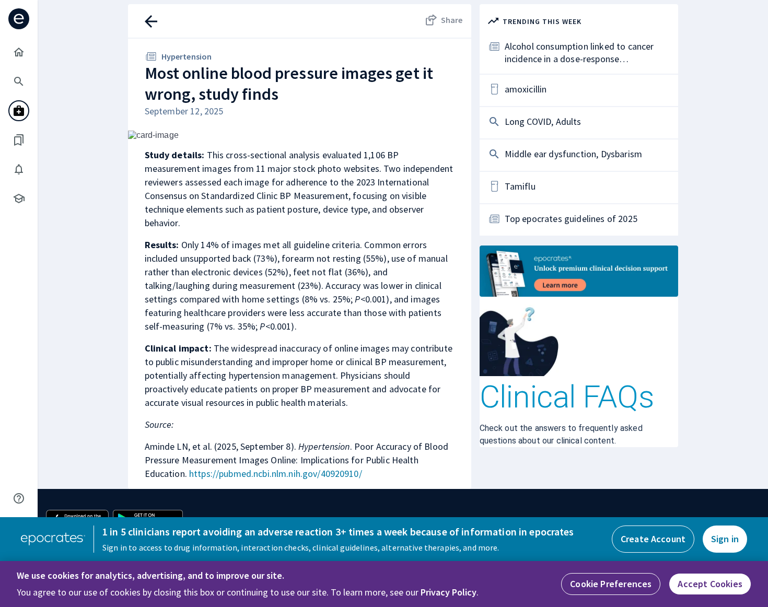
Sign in (725, 539)
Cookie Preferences (610, 584)
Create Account (653, 539)
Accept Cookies (710, 584)
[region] (384, 584)
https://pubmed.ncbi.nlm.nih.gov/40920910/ (275, 474)
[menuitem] (18, 52)
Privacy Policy (448, 592)
